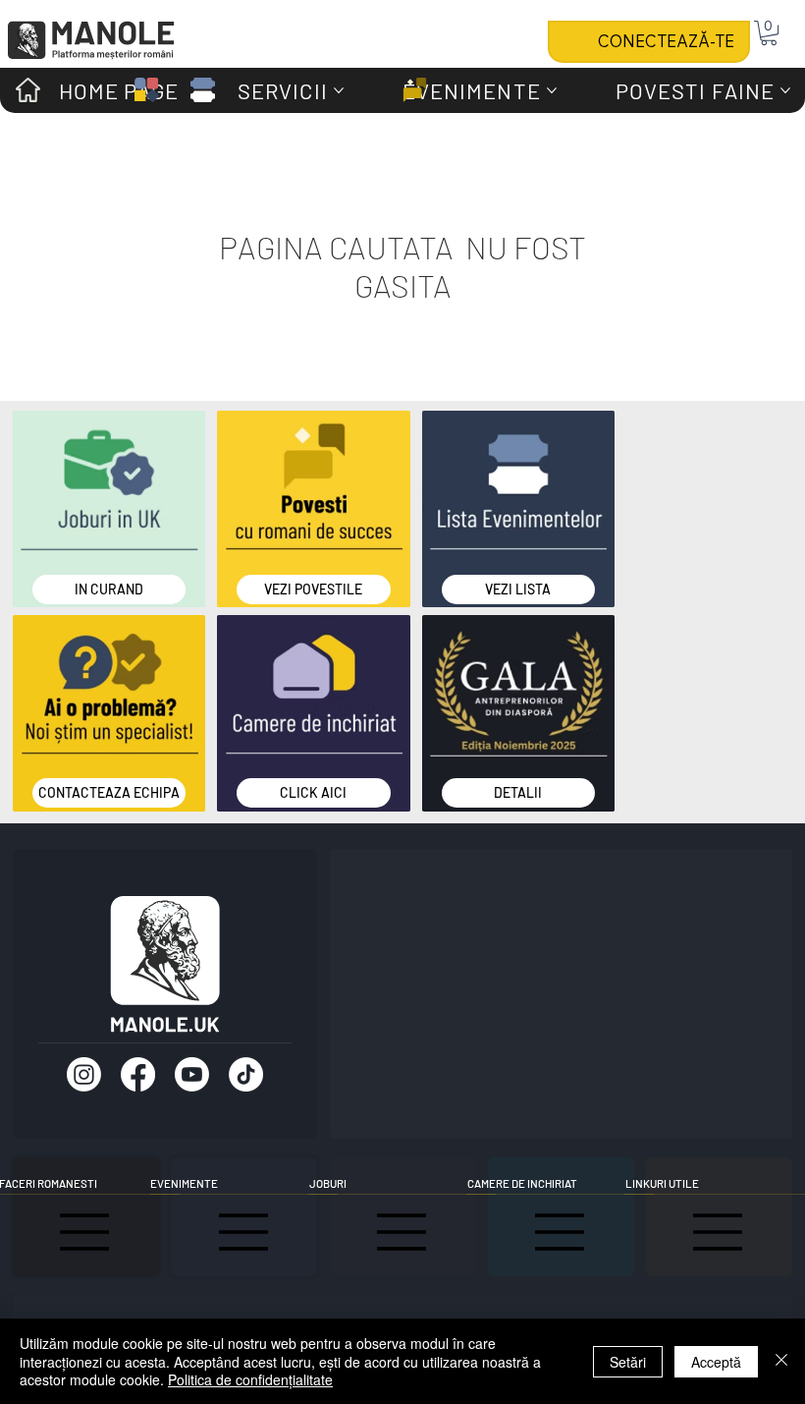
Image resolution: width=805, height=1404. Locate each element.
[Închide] (781, 1361)
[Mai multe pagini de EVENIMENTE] (552, 90)
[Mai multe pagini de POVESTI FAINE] (785, 90)
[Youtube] (192, 1074)
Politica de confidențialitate (250, 1379)
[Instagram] (84, 1074)
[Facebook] (138, 1074)
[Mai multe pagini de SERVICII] (339, 90)
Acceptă (716, 1362)
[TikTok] (246, 1074)
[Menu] (244, 1232)
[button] (768, 33)
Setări (628, 1362)
